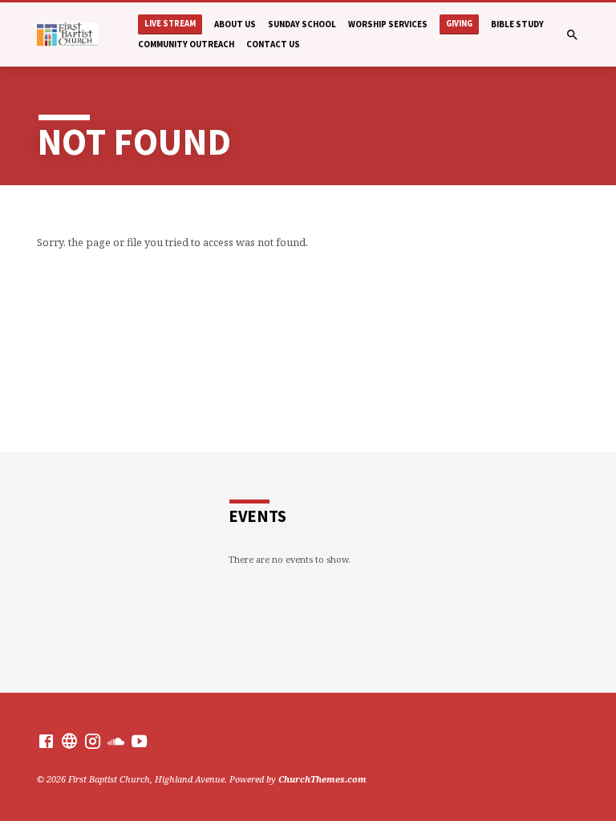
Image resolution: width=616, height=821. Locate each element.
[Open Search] (572, 35)
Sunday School (302, 24)
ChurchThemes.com (322, 779)
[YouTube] (139, 741)
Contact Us (273, 44)
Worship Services (388, 24)
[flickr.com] (69, 741)
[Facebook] (46, 741)
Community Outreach (186, 44)
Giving (459, 23)
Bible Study (517, 24)
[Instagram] (92, 741)
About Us (235, 24)
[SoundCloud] (116, 741)
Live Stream (170, 23)
